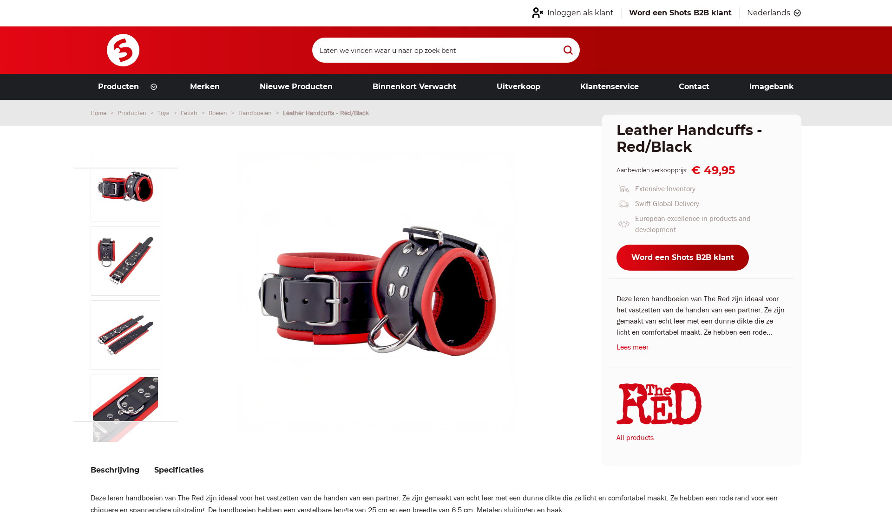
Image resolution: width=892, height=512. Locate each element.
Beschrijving (115, 470)
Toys (164, 113)
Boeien (219, 113)
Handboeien (256, 113)
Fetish (190, 113)
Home (99, 113)
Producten (133, 113)
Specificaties (179, 470)
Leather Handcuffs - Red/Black (326, 113)
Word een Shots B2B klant (682, 257)
